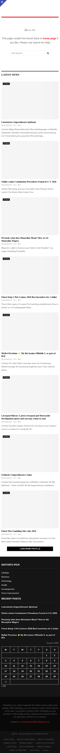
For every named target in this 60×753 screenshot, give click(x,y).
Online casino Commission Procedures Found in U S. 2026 (28, 182)
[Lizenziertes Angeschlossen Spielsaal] (30, 100)
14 (39, 666)
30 (54, 676)
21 (39, 671)
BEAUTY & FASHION (46, 739)
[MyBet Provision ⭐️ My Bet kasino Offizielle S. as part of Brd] (30, 331)
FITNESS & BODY (26, 743)
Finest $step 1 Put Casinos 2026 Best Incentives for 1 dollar (29, 297)
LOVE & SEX (11, 747)
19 (22, 671)
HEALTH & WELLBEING (26, 739)
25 (14, 676)
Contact (45, 750)
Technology (6, 581)
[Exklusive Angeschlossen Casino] (30, 453)
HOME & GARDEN (44, 747)
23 (54, 671)
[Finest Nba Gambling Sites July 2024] (30, 509)
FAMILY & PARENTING (18, 750)
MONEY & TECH (10, 743)
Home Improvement (10, 593)
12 (22, 666)
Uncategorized (7, 589)
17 (6, 671)
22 (46, 671)
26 (22, 676)
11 (14, 666)
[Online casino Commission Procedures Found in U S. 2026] (30, 160)
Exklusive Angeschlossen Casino (16, 475)
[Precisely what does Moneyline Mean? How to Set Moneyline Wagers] (30, 216)
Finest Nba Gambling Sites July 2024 (18, 531)
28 (39, 676)
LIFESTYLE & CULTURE (45, 743)
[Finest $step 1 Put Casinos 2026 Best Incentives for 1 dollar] (30, 275)
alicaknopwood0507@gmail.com (35, 722)
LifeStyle (6, 83)
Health (4, 585)
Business (5, 577)
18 (14, 671)
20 (31, 671)
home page (49, 38)
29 (46, 676)
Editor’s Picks (9, 739)
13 (31, 666)
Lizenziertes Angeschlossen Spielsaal (18, 122)
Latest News (10, 74)
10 (6, 666)
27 (31, 676)
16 (54, 666)
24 (6, 676)
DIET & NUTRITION (26, 747)
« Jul (3, 686)
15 (46, 666)
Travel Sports (35, 750)
